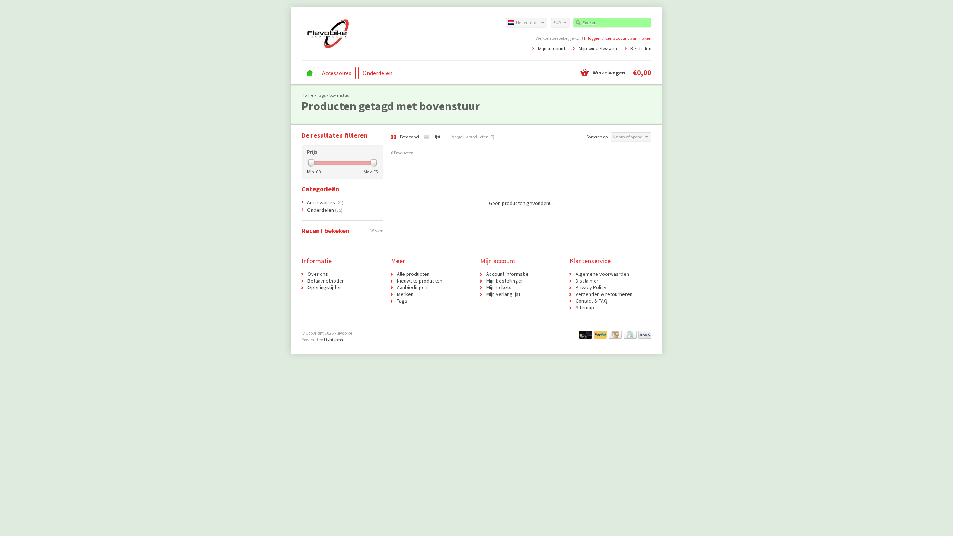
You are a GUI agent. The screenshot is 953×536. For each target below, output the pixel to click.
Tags (321, 95)
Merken (405, 294)
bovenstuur (340, 95)
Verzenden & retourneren (604, 294)
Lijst (436, 137)
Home (310, 73)
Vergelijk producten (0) (473, 137)
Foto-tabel (410, 137)
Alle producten (413, 274)
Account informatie (507, 274)
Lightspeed (334, 339)
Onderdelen (377, 73)
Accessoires (336, 73)
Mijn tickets (498, 287)
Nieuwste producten (419, 280)
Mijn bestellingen (505, 280)
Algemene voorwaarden (602, 274)
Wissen (376, 230)
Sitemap (585, 307)
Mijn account (551, 48)
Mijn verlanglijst (503, 294)
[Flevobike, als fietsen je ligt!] (389, 33)
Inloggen (592, 38)
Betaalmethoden (326, 280)
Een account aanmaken (628, 38)
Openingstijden (324, 287)
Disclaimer (587, 280)
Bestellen (640, 48)
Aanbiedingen (412, 287)
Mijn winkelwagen (598, 48)
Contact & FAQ (592, 300)
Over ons (317, 274)
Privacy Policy (591, 287)
